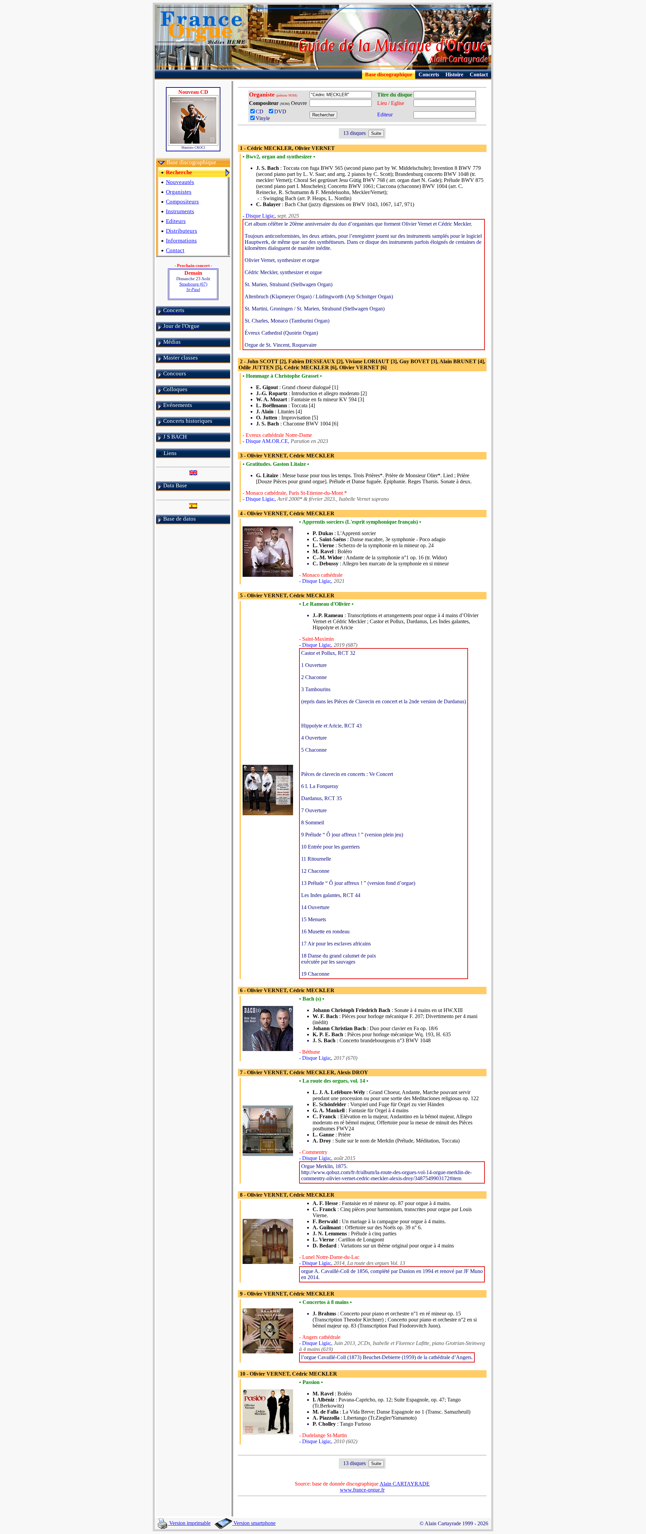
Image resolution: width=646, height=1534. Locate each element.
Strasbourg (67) (193, 287)
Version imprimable (189, 1523)
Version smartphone (254, 1523)
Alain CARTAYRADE (405, 1484)
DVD (281, 111)
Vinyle (263, 118)
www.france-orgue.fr (362, 1490)
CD (261, 111)
